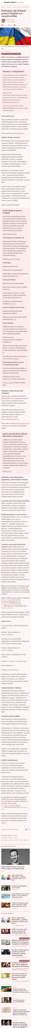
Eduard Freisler (22, 935)
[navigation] (2, 2)
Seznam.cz (21, 2)
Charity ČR (12, 304)
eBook (5, 25)
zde (17, 276)
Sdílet (11, 25)
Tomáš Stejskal (21, 957)
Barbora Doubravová (19, 969)
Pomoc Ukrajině (24, 840)
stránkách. (16, 359)
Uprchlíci (15, 840)
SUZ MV (9, 471)
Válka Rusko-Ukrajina (7, 837)
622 (16, 25)
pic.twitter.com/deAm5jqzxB (10, 805)
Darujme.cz (16, 87)
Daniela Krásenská (23, 981)
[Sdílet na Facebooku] (26, 829)
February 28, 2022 (7, 608)
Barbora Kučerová (22, 968)
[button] (15, 36)
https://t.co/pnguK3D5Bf (10, 600)
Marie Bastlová (21, 946)
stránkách (10, 383)
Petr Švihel (10, 19)
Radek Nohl (20, 925)
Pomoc (16, 837)
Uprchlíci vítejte (24, 423)
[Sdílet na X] (29, 829)
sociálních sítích (8, 485)
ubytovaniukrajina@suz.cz (11, 102)
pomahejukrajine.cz (18, 133)
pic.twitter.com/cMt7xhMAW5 (11, 604)
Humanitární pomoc (6, 840)
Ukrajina (15, 835)
